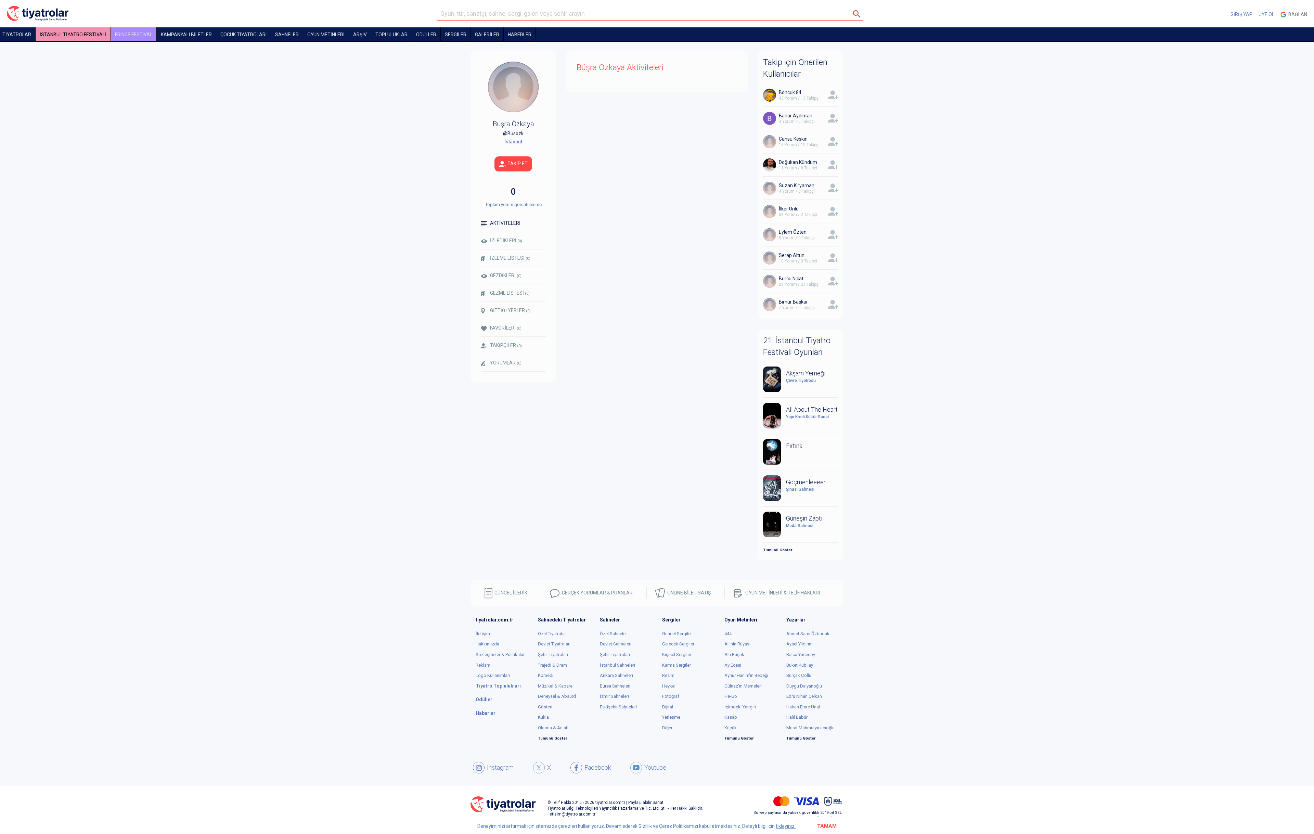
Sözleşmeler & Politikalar (500, 654)
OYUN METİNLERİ (326, 34)
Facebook (597, 767)
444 (728, 633)
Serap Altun (791, 255)
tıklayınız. (786, 826)
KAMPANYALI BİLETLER (186, 34)
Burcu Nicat (791, 278)
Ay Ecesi (732, 665)
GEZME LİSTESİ (510, 293)
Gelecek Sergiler (678, 643)
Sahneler (287, 34)
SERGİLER (455, 34)
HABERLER (519, 34)
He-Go (730, 696)
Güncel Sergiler (677, 633)
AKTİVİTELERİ (505, 223)
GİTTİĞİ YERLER (510, 310)
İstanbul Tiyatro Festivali (73, 34)
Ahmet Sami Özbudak (807, 633)
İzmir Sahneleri (614, 696)
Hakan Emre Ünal (803, 706)
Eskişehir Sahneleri (618, 706)
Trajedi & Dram (552, 665)
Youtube (655, 767)
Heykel (668, 686)
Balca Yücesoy (800, 654)
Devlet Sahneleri (615, 643)
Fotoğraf (670, 696)
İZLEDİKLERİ (506, 240)
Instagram (500, 767)
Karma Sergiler (676, 665)
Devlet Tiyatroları (554, 643)
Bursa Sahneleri (615, 686)
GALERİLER (487, 34)
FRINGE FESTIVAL (133, 34)
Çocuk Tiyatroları (243, 34)
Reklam (483, 665)
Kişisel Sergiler (676, 654)
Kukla (543, 717)
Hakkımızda (487, 643)
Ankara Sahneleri (616, 675)
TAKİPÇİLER (506, 345)
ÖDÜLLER (426, 34)
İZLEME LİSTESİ (510, 258)
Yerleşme (671, 717)
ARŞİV (360, 34)
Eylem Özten (793, 232)
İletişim (483, 633)
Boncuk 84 (790, 92)
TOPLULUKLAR (391, 34)
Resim (668, 675)
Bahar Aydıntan (795, 115)
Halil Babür (797, 717)
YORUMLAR (505, 362)
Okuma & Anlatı (553, 727)
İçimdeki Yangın (740, 706)
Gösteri (545, 706)
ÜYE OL (1266, 14)
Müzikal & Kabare (555, 686)
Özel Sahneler (613, 633)
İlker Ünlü (789, 208)
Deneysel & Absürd (557, 696)
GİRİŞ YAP (1241, 14)
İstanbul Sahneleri (617, 665)
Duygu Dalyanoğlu (804, 686)
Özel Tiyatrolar (552, 633)
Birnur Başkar (793, 302)
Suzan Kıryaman (796, 185)
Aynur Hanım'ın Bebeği (746, 675)
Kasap (730, 717)
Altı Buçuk (734, 654)
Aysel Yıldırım (799, 643)
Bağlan (1296, 14)
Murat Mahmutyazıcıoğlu (810, 727)
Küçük (730, 727)
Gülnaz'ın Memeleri (743, 686)
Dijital (667, 706)
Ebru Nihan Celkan (804, 696)
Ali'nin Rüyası (737, 643)
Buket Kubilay (799, 665)
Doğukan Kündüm (798, 162)
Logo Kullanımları (493, 675)
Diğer (667, 727)
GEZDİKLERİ (505, 275)
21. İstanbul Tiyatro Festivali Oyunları (796, 346)
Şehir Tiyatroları (553, 654)
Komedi (545, 675)
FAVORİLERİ (505, 328)
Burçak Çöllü (798, 675)
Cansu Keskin (793, 139)
